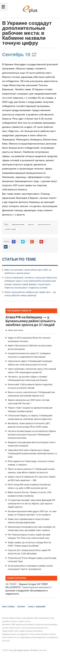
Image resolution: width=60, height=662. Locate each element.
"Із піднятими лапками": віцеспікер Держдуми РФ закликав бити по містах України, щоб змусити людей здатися (31, 503)
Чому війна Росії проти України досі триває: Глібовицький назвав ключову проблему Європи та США (32, 453)
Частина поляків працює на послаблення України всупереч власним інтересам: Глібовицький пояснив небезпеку (32, 434)
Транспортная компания (36, 587)
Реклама (21, 607)
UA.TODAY (11, 584)
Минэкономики (18, 224)
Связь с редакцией (36, 607)
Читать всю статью (15, 330)
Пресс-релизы (8, 607)
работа (31, 224)
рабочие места (44, 224)
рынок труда (10, 229)
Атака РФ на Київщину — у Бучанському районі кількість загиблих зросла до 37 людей (31, 321)
